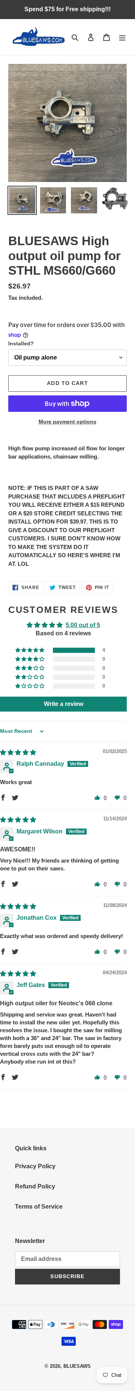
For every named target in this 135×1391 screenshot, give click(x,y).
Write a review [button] (63, 704)
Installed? (21, 343)
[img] (18, 752)
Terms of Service (39, 1206)
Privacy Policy (35, 1166)
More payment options (67, 422)
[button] (30, 650)
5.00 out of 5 (83, 625)
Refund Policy (35, 1186)
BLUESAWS (77, 1366)
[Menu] (122, 37)
